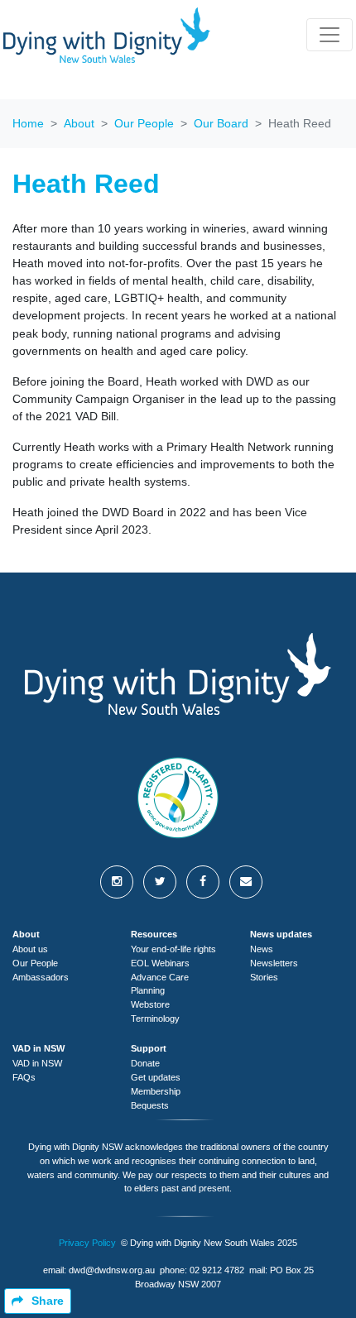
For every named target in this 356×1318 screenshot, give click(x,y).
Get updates (155, 1077)
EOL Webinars (160, 963)
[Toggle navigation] (329, 34)
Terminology (155, 1018)
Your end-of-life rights (173, 949)
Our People (144, 123)
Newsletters (274, 963)
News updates (281, 934)
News (261, 949)
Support (148, 1048)
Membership (155, 1091)
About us (30, 949)
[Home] (106, 35)
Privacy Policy (87, 1243)
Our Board (221, 123)
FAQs (24, 1077)
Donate (145, 1063)
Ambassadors (40, 977)
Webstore (150, 1004)
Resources (154, 934)
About (79, 123)
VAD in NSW (38, 1048)
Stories (264, 977)
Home (28, 123)
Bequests (150, 1105)
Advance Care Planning (160, 984)
